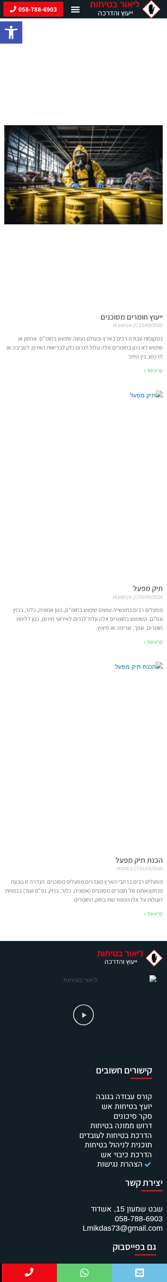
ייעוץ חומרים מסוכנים (132, 317)
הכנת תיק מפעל (139, 860)
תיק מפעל (148, 588)
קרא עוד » (153, 370)
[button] (11, 32)
